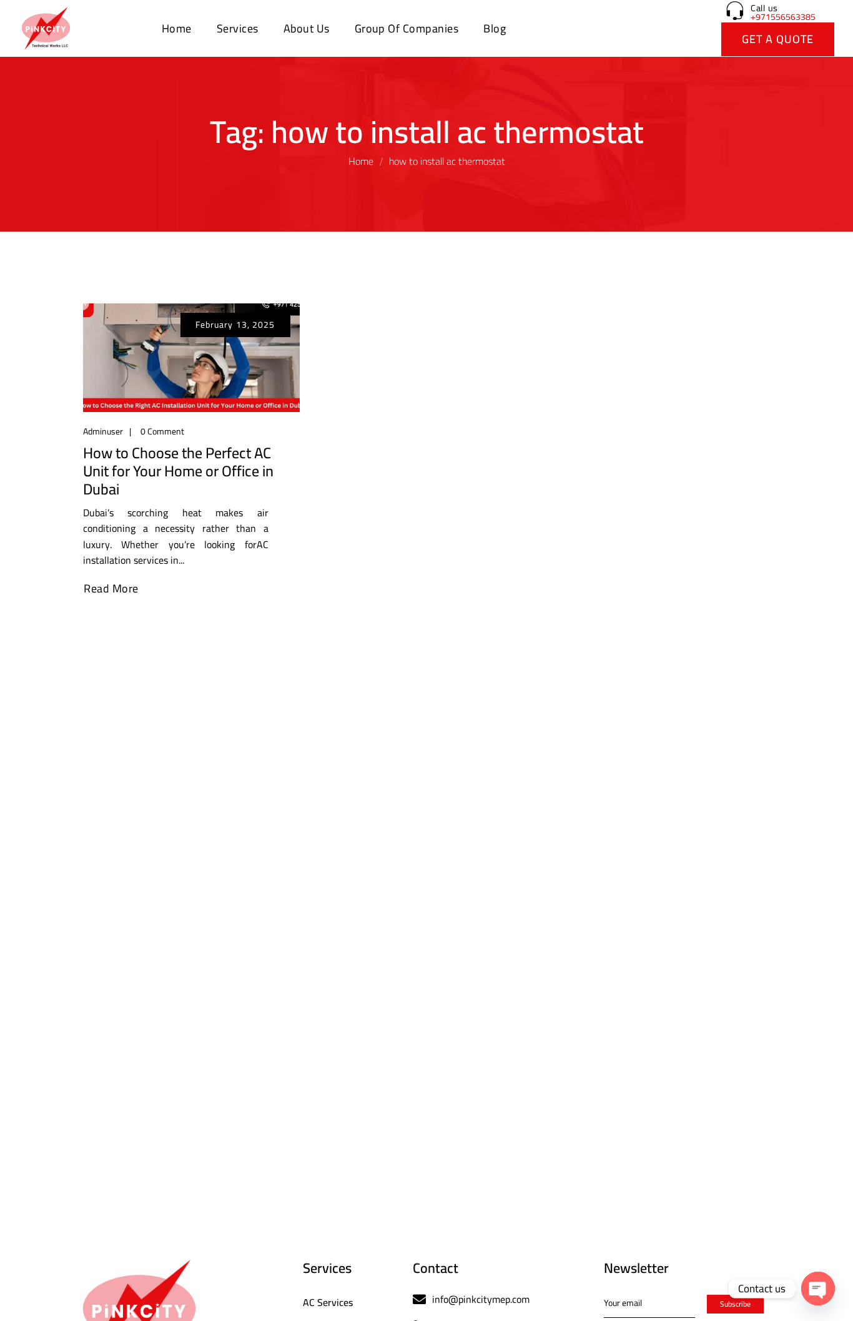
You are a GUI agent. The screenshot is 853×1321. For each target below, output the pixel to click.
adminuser (103, 431)
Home (360, 161)
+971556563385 (783, 17)
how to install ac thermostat (447, 161)
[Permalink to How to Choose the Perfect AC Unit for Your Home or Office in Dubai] (191, 356)
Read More (111, 588)
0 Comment (162, 431)
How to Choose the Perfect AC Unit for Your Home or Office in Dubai (178, 471)
